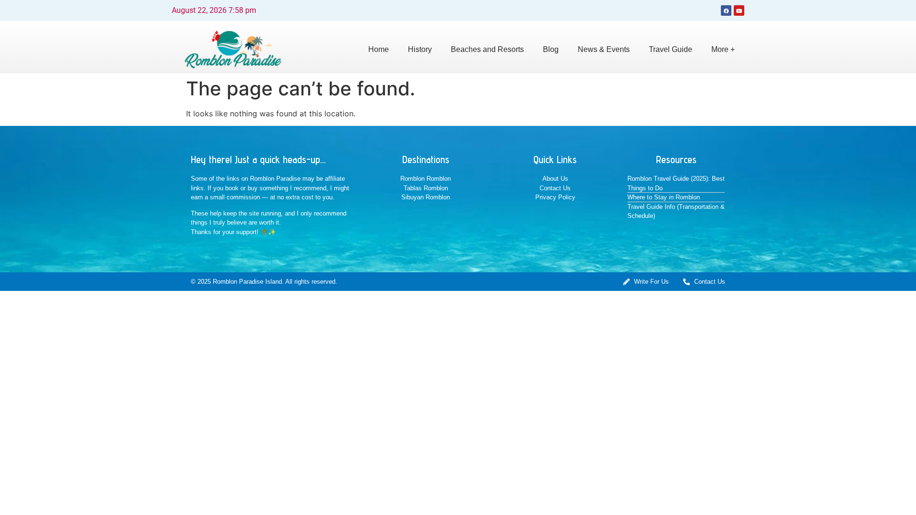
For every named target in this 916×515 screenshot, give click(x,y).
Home (378, 49)
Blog (551, 49)
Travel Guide (670, 49)
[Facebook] (726, 10)
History (420, 49)
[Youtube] (739, 10)
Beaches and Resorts (487, 49)
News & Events (604, 49)
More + (723, 49)
